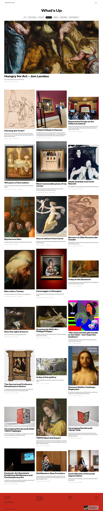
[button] (25, 17)
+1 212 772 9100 (7, 496)
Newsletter (70, 496)
